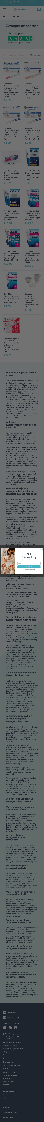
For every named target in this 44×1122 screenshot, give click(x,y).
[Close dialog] (42, 549)
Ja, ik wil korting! (28, 566)
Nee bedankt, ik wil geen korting (29, 569)
